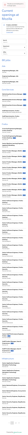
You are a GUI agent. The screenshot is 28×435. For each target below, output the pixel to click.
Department (6, 46)
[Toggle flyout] (25, 47)
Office (4, 52)
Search (5, 40)
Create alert (9, 32)
